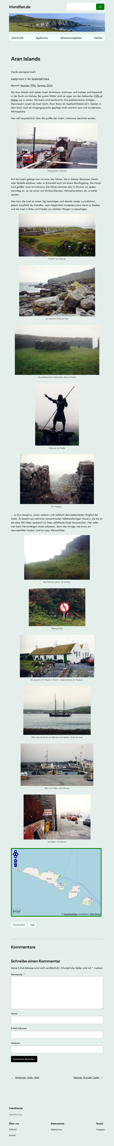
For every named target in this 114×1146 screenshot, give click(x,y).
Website (15, 1043)
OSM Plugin (95, 914)
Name (14, 1013)
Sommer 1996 (28, 85)
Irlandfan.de (20, 6)
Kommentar (18, 974)
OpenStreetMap (70, 914)
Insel (13, 79)
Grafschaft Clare (40, 79)
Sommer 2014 (44, 85)
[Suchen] (100, 7)
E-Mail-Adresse (19, 1028)
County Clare (19, 924)
